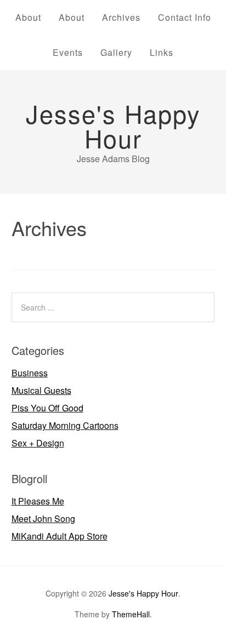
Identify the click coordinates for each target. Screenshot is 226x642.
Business (30, 372)
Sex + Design (38, 443)
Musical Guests (41, 390)
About (28, 17)
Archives (121, 17)
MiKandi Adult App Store (60, 536)
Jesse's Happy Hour (113, 125)
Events (68, 52)
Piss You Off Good (47, 408)
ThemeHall (131, 614)
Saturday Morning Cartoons (65, 425)
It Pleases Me (38, 501)
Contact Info (184, 17)
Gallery (116, 52)
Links (161, 52)
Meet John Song (43, 518)
